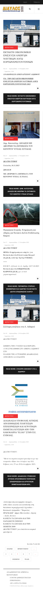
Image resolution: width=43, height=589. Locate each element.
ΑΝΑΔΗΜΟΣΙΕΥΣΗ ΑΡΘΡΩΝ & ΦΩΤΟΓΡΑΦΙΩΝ (18, 573)
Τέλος (27, 559)
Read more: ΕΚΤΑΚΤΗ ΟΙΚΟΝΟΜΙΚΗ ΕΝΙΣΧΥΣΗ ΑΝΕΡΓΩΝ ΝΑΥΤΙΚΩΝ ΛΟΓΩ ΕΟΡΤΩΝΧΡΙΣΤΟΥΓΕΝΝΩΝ (21, 98)
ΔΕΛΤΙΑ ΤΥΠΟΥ (9, 47)
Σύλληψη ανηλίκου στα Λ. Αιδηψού (19, 326)
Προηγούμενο (23, 549)
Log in (25, 2)
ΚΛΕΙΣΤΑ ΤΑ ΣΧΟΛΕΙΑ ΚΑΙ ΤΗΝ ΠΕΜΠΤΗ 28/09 (16, 525)
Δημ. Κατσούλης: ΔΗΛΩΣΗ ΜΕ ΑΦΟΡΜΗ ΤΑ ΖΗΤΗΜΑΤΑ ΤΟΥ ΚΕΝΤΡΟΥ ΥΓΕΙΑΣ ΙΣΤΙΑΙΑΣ (18, 146)
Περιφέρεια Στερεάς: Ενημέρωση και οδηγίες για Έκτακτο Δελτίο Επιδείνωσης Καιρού (21, 233)
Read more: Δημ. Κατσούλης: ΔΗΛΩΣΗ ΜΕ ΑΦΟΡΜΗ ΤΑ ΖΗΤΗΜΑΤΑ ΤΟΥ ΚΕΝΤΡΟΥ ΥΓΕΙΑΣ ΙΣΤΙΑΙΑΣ (21, 191)
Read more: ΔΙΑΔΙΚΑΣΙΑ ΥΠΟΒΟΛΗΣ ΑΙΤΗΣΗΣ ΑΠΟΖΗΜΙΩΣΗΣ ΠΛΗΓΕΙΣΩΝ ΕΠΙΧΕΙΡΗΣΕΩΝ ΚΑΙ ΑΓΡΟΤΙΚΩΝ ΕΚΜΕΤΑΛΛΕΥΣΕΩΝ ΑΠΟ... (21, 480)
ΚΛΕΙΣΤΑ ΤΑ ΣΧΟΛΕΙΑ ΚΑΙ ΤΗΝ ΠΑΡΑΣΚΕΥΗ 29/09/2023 (16, 519)
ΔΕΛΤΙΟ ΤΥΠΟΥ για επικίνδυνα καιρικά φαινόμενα (19, 530)
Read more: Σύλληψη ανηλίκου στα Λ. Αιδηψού (21, 370)
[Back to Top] (37, 583)
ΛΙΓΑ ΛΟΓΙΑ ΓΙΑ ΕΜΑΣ (18, 583)
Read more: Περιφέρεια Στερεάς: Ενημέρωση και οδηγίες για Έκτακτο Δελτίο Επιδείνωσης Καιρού (21, 289)
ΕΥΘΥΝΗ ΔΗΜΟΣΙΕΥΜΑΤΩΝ (20, 578)
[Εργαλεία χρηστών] (38, 88)
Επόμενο (16, 559)
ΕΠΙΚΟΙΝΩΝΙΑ (15, 580)
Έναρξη (9, 549)
